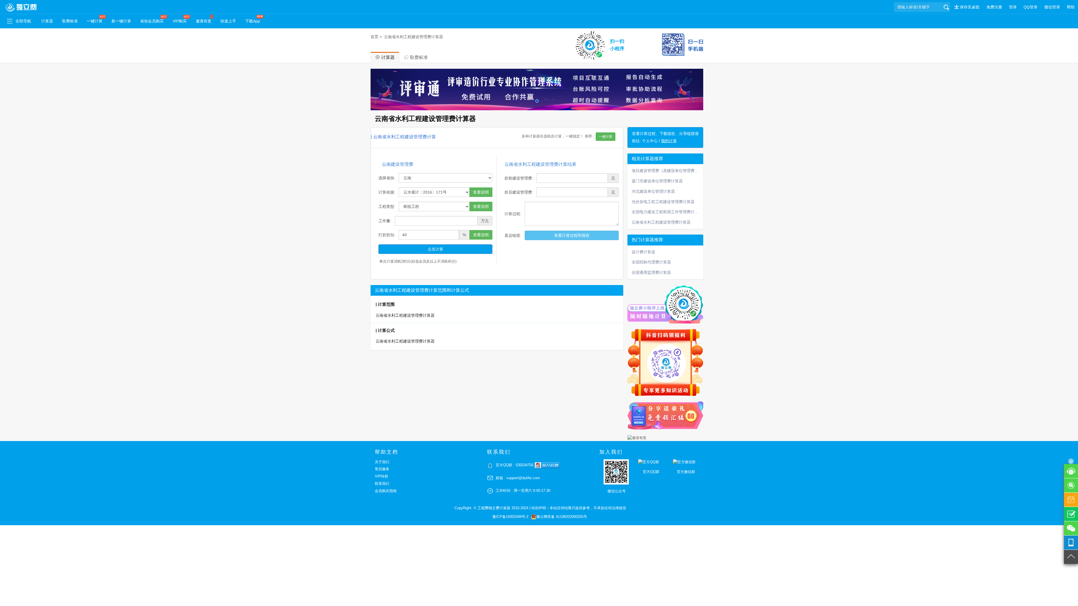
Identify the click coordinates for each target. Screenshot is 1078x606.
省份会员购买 (152, 21)
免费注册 (994, 7)
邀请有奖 (203, 21)
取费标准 (70, 21)
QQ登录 (1031, 7)
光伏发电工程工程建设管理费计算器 (663, 201)
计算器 (47, 21)
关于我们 (382, 462)
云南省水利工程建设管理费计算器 (413, 37)
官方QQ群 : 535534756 (515, 465)
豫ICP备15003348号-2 (510, 517)
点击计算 (435, 249)
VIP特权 (381, 476)
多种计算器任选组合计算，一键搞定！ (567, 136)
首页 (374, 37)
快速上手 (228, 21)
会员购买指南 (386, 491)
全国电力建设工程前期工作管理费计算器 (667, 212)
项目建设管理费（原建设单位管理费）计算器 (667, 170)
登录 (1013, 7)
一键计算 (94, 21)
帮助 (1071, 7)
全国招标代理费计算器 (651, 262)
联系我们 (382, 483)
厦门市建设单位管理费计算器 (657, 181)
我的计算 (669, 141)
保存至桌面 (969, 7)
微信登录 (1052, 7)
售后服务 (382, 469)
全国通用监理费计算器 (651, 272)
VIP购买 (180, 21)
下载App (252, 21)
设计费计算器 (643, 252)
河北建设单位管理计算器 (653, 191)
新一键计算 (121, 21)
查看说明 (481, 192)
